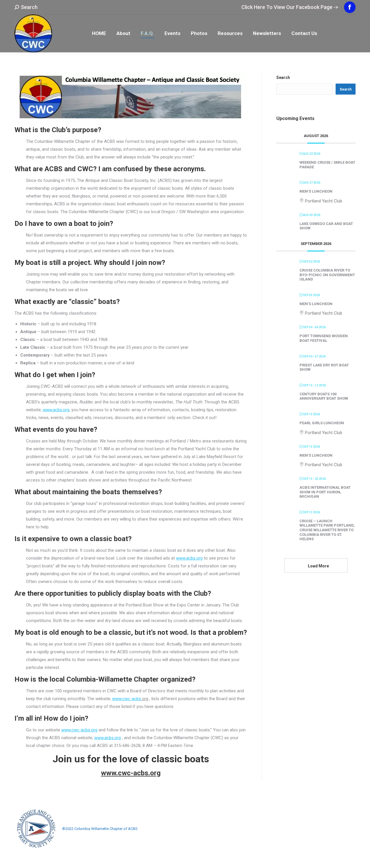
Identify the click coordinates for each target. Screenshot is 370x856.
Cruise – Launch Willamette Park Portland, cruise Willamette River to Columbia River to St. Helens (327, 530)
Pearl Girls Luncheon (321, 423)
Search (283, 77)
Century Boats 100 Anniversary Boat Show (323, 396)
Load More (318, 566)
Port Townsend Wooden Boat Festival (323, 338)
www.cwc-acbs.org (79, 730)
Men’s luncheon (315, 191)
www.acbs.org (56, 409)
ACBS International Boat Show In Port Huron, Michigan (325, 492)
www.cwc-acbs (126, 698)
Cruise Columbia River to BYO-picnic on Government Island (327, 274)
